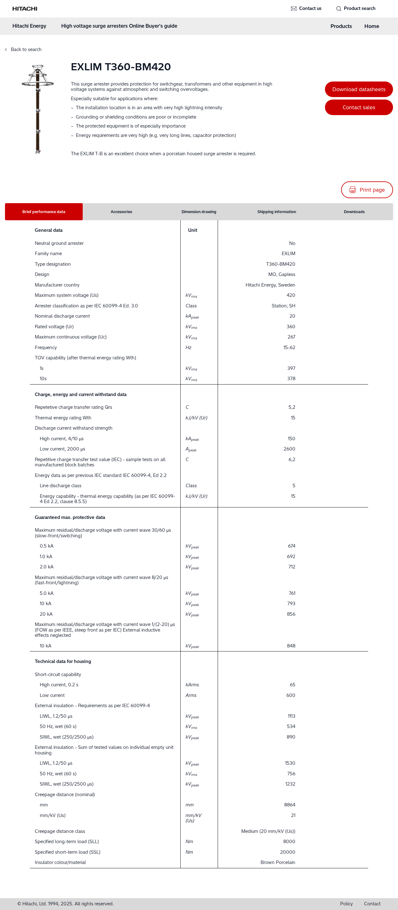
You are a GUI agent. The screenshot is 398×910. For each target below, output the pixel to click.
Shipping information (276, 211)
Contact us (310, 8)
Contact (372, 904)
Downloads (354, 211)
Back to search (26, 49)
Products (341, 26)
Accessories (121, 211)
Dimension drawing (199, 211)
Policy (346, 904)
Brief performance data (43, 211)
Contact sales (359, 107)
